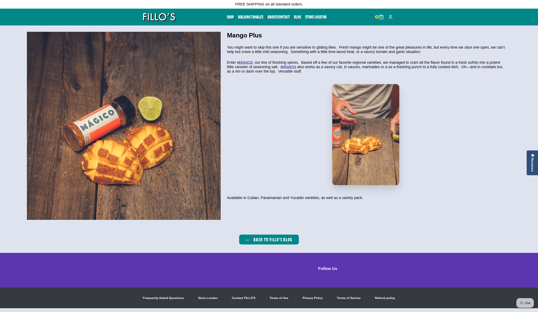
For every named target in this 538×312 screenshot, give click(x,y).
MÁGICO (245, 62)
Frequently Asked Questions (163, 298)
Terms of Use (279, 298)
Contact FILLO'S (243, 298)
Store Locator (208, 298)
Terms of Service (349, 298)
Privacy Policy (313, 298)
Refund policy (385, 298)
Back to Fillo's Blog (272, 239)
